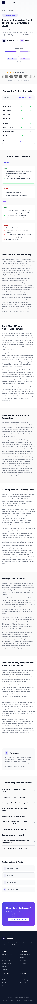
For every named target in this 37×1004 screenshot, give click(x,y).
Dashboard (5, 966)
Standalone (23, 957)
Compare (4, 986)
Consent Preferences (28, 1000)
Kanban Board (6, 960)
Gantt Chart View (7, 954)
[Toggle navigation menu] (33, 2)
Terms (11, 1000)
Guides (4, 980)
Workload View (6, 963)
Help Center (5, 977)
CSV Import (23, 960)
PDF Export (23, 963)
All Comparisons (8, 10)
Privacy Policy (24, 980)
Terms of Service (25, 983)
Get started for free (17, 919)
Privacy (5, 1000)
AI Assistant (5, 969)
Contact (22, 977)
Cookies (18, 1000)
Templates (5, 983)
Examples (4, 988)
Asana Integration (25, 954)
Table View (5, 957)
